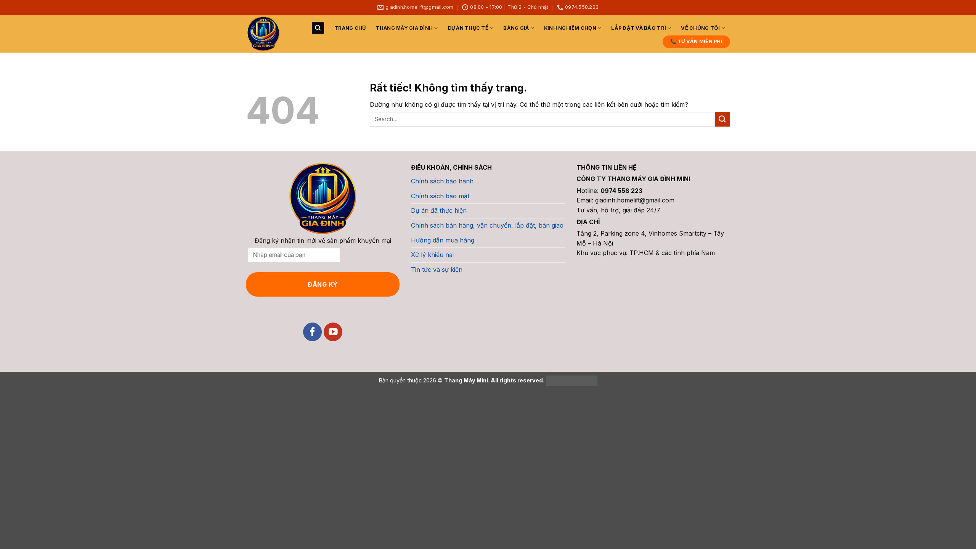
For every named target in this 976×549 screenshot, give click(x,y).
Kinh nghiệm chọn (570, 28)
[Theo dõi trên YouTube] (333, 332)
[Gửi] (722, 119)
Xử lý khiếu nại (432, 254)
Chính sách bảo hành (442, 181)
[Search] (318, 28)
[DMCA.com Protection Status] (570, 380)
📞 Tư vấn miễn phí (696, 41)
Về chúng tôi (700, 28)
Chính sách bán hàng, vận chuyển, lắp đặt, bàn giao (487, 225)
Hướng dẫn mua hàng (442, 240)
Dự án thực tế (468, 28)
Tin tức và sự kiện (436, 269)
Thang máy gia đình (404, 28)
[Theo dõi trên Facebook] (312, 332)
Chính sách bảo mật (440, 196)
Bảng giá (516, 28)
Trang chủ (350, 28)
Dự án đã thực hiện (439, 210)
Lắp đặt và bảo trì (638, 28)
